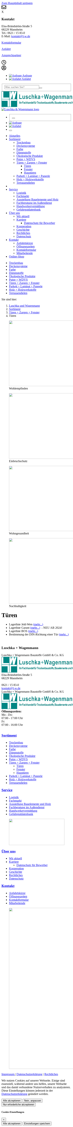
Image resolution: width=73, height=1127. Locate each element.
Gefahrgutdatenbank (21, 814)
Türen (20, 766)
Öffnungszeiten (18, 896)
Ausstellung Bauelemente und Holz (30, 804)
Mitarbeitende (17, 903)
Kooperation (16, 868)
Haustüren (22, 772)
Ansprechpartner (11, 55)
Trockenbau (16, 262)
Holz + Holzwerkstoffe (22, 289)
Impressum (8, 1074)
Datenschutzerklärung (29, 1074)
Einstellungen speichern (37, 1123)
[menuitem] (15, 122)
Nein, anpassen (32, 1100)
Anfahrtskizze (17, 893)
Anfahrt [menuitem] (26, 78)
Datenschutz (16, 878)
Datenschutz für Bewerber (32, 865)
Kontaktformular (11, 42)
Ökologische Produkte (22, 276)
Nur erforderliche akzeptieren (18, 1104)
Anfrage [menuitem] (27, 75)
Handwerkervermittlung (23, 810)
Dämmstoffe (16, 272)
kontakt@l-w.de (20, 36)
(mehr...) (38, 624)
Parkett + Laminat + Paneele (25, 286)
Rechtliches (16, 875)
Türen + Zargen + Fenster (24, 283)
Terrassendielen (18, 293)
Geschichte (15, 871)
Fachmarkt (15, 800)
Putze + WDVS (18, 279)
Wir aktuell (15, 858)
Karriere (14, 861)
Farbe (12, 269)
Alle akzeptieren (11, 1100)
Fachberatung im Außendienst (26, 807)
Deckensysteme (18, 266)
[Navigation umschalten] (10, 130)
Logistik (14, 797)
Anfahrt (6, 48)
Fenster (20, 769)
